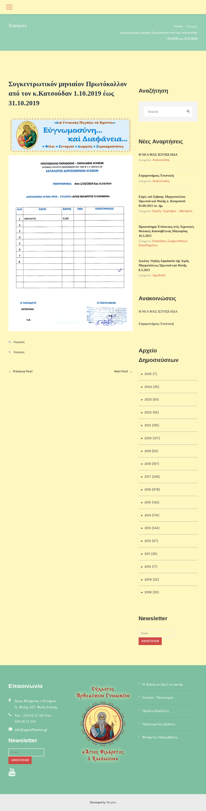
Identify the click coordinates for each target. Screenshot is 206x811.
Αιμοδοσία (158, 275)
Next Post (123, 371)
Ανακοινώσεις (161, 160)
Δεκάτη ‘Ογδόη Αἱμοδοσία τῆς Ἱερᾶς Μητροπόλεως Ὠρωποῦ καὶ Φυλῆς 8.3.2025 (164, 265)
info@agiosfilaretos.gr (30, 730)
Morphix (111, 802)
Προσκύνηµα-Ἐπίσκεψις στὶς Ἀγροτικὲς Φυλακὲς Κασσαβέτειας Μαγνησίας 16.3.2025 (166, 231)
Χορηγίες (192, 26)
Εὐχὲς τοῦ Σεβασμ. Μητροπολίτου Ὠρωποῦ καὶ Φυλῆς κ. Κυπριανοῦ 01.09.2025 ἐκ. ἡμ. (162, 201)
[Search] (188, 112)
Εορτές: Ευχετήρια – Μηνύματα (172, 211)
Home (178, 26)
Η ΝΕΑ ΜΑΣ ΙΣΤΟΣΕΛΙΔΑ (158, 154)
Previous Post (20, 371)
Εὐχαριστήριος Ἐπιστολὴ (156, 175)
